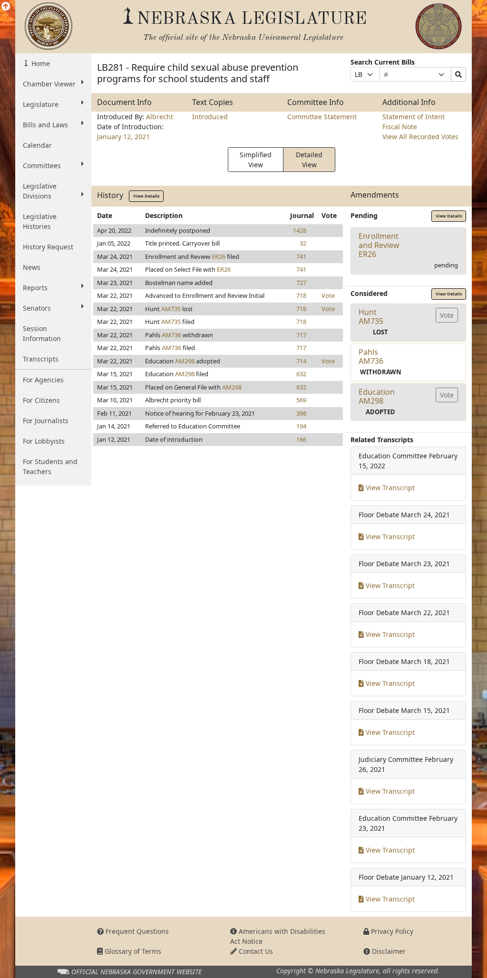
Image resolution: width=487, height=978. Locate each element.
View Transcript (389, 487)
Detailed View (309, 159)
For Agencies (43, 379)
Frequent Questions (136, 931)
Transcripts (40, 358)
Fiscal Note (399, 126)
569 (301, 400)
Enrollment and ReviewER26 (379, 245)
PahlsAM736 (371, 356)
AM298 (185, 361)
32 (303, 243)
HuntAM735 (371, 316)
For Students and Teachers (50, 466)
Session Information (42, 333)
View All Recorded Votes (420, 136)
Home (39, 63)
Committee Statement (322, 116)
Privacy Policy (391, 931)
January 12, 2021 (123, 136)
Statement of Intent (413, 116)
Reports (35, 287)
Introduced (210, 116)
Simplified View (256, 159)
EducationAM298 (377, 396)
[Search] (458, 74)
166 (301, 439)
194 (301, 426)
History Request (48, 246)
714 (301, 361)
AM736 (171, 335)
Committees (42, 165)
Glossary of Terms (132, 951)
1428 (299, 230)
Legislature (40, 104)
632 (301, 374)
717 (301, 335)
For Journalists (45, 420)
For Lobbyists (44, 441)
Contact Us (255, 951)
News (31, 267)
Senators (37, 308)
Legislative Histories (40, 221)
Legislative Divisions (40, 190)
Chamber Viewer (49, 83)
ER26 (218, 256)
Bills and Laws (45, 124)
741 (301, 256)
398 (301, 413)
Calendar (37, 145)
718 (301, 295)
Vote (328, 295)
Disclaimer (388, 951)
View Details (146, 196)
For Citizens (41, 400)
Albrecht (159, 116)
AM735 (171, 308)
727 (301, 282)
